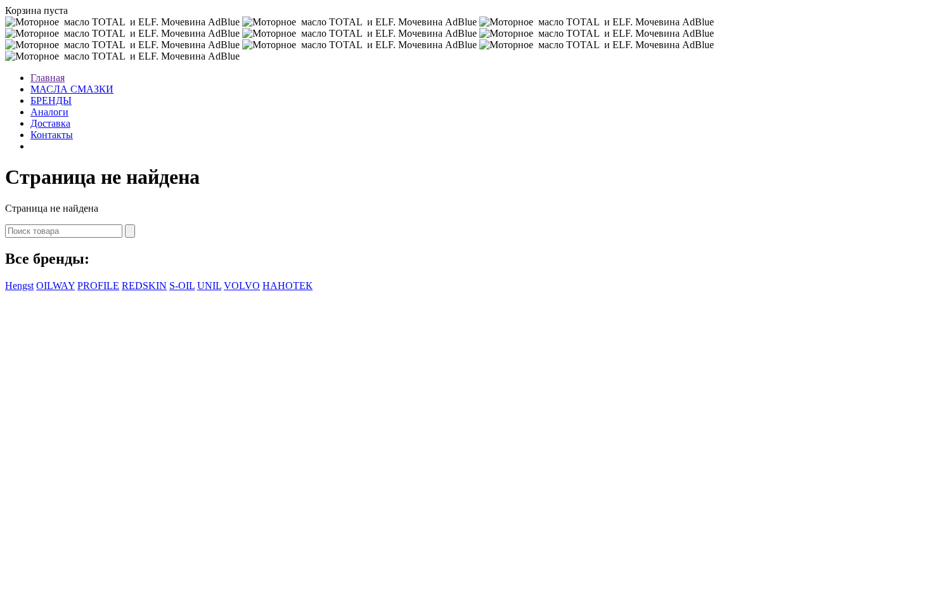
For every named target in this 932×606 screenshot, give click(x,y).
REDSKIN (144, 285)
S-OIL (182, 285)
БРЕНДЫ (51, 100)
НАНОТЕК (287, 285)
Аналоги (49, 111)
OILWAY (55, 285)
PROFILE (98, 285)
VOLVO (242, 285)
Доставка (50, 123)
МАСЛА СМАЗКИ (71, 89)
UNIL (209, 285)
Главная (47, 77)
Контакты (51, 134)
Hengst (19, 285)
